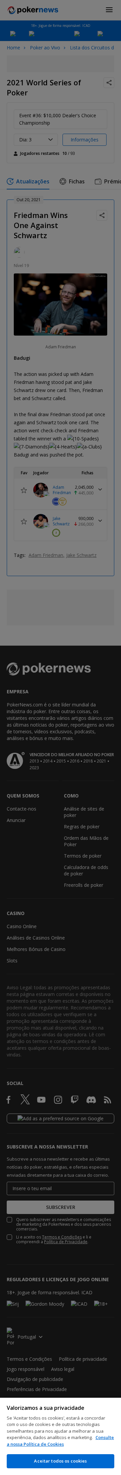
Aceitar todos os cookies (60, 1461)
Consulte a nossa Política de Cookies (60, 1440)
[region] (60, 1436)
